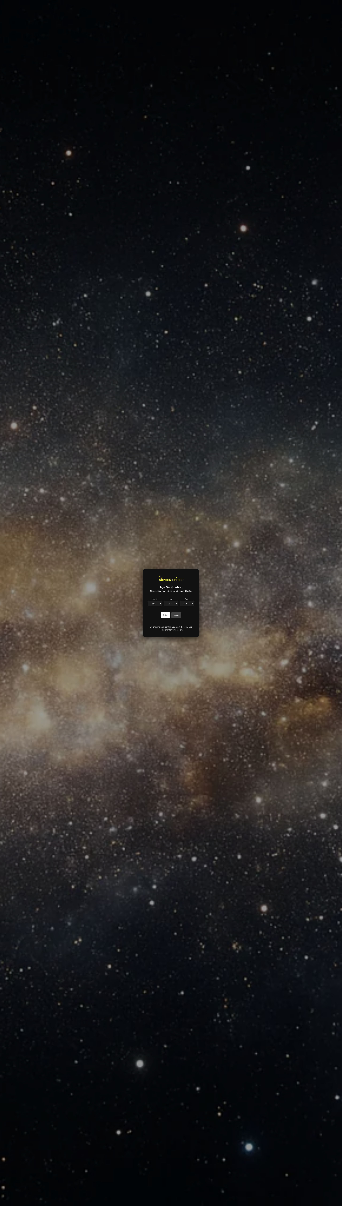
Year (187, 599)
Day (171, 599)
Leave (176, 615)
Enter (165, 615)
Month (155, 599)
